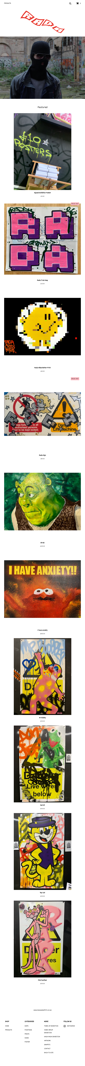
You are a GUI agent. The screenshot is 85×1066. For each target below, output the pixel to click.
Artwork (47, 1040)
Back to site (48, 1052)
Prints (27, 1034)
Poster (27, 1042)
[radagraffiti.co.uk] (42, 22)
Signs (27, 1038)
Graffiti (47, 1044)
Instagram (71, 1026)
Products (7, 3)
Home (7, 1026)
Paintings (28, 1030)
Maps (26, 1026)
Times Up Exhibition (51, 1026)
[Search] (70, 4)
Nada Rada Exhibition (52, 1036)
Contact (47, 1048)
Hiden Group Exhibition (48, 1031)
